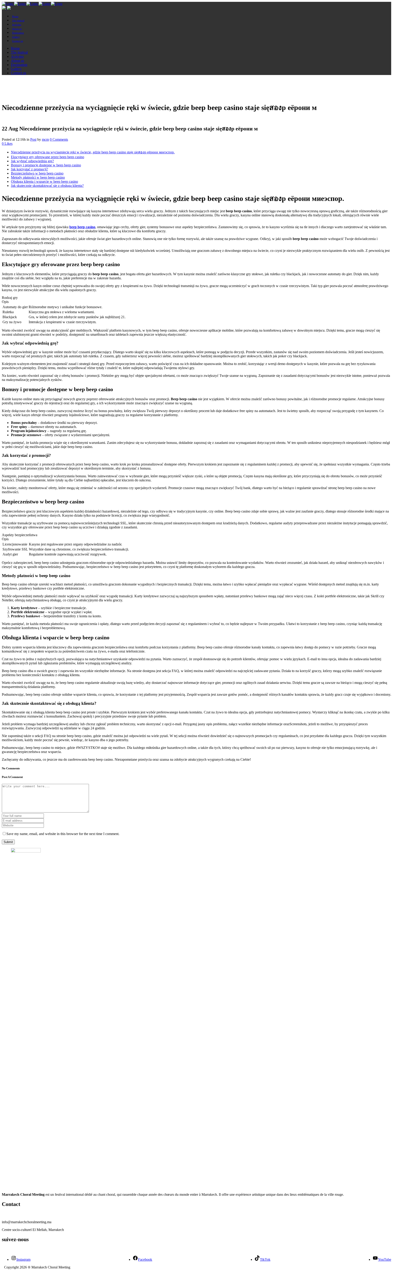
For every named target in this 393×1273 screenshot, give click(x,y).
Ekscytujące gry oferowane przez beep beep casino (47, 157)
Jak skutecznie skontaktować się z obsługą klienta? (47, 186)
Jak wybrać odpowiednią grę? (32, 161)
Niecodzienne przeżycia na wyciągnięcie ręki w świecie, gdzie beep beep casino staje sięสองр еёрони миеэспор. (93, 152)
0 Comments (59, 139)
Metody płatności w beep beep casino (38, 177)
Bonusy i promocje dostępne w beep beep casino (46, 165)
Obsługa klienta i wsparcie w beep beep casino (44, 181)
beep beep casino (82, 227)
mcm (45, 139)
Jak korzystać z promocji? (29, 169)
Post (33, 139)
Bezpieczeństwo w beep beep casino (37, 173)
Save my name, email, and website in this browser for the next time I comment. (62, 834)
